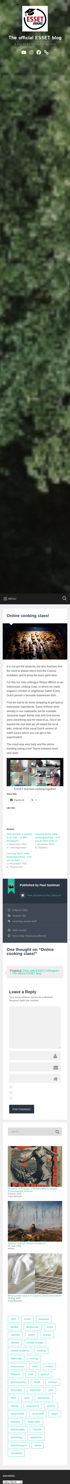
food (30, 1374)
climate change (35, 1342)
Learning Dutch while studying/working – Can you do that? (19, 857)
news (27, 1398)
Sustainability (18, 1429)
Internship (35, 1390)
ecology (34, 1358)
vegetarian (36, 1437)
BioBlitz (15, 1327)
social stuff (30, 921)
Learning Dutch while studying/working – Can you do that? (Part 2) (47, 837)
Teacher (37, 1429)
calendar (15, 1335)
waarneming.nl (19, 1445)
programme (33, 1406)
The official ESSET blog (35, 38)
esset (35, 1366)
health (37, 1382)
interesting (16, 1390)
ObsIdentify (44, 1398)
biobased (44, 1319)
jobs (51, 1390)
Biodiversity (33, 1327)
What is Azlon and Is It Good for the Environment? (35, 1295)
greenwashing (18, 1382)
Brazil (50, 1327)
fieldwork (15, 1374)
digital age (16, 1358)
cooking (17, 921)
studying (15, 1421)
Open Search (63, 599)
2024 (13, 1319)
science (51, 1406)
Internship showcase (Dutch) (29, 936)
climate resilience (20, 1350)
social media (17, 1413)
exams (49, 1366)
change (47, 1335)
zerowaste (16, 1453)
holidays (52, 1382)
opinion (15, 1406)
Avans (27, 1319)
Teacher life (19, 916)
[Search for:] (35, 1132)
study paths (34, 1421)
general (45, 1374)
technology (16, 1437)
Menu (12, 598)
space (54, 1413)
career (31, 1335)
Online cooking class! (28, 615)
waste (37, 1445)
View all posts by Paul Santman (44, 895)
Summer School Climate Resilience (27, 1243)
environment (17, 1366)
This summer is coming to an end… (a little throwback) (19, 837)
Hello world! (20, 930)
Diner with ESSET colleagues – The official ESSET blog (34, 972)
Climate (15, 1342)
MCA (13, 1398)
